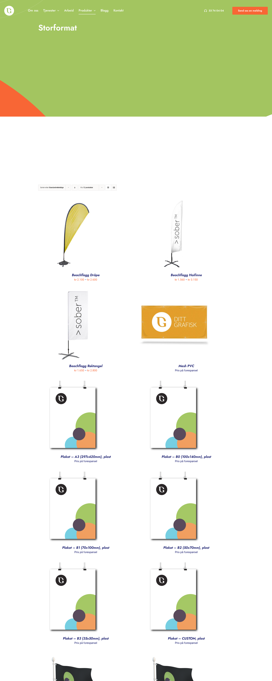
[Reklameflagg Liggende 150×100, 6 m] (73, 655)
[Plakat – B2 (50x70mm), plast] (174, 474)
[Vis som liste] (114, 187)
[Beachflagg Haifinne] (174, 201)
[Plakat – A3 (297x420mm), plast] (73, 383)
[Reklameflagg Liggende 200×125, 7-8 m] (174, 655)
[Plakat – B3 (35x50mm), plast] (73, 564)
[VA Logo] (9, 7)
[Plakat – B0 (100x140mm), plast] (174, 383)
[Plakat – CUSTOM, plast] (174, 564)
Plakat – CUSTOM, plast (186, 638)
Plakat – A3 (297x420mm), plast (86, 456)
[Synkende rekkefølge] (74, 187)
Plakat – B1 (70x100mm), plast (85, 547)
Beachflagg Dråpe (86, 274)
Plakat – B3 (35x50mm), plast (86, 638)
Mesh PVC (186, 365)
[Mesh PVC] (174, 292)
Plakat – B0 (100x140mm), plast (186, 456)
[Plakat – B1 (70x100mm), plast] (73, 474)
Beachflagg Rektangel (85, 365)
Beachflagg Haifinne (186, 274)
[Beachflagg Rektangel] (73, 292)
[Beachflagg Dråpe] (73, 201)
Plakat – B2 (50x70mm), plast (186, 547)
